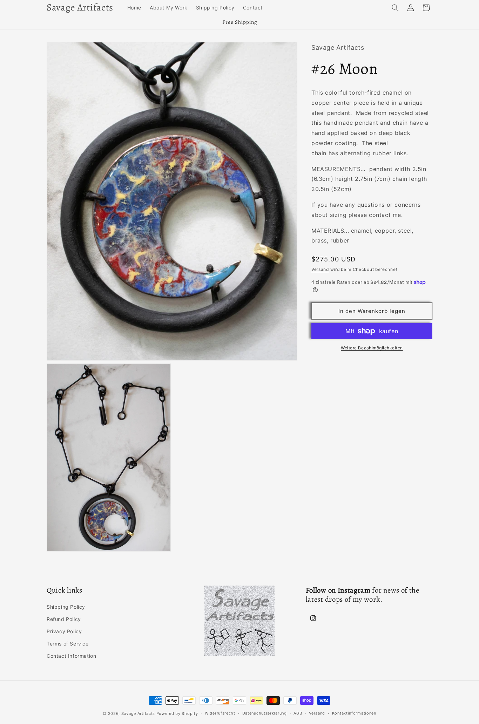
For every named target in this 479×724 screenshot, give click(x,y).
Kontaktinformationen (354, 713)
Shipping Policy (66, 607)
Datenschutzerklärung (264, 713)
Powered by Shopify (177, 713)
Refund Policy (64, 619)
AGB (298, 713)
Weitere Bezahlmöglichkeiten (372, 347)
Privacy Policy (64, 631)
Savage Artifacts (138, 713)
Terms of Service (68, 644)
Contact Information (71, 656)
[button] (395, 7)
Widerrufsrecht (220, 713)
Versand (320, 269)
